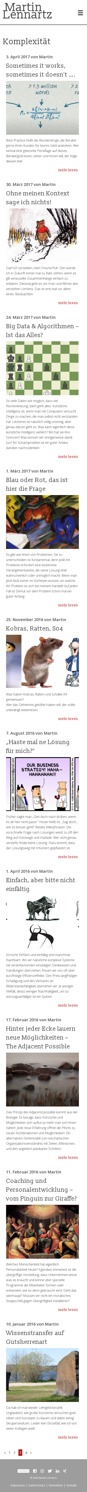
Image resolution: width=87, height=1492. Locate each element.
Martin (46, 56)
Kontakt (71, 1485)
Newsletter (56, 1485)
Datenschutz (37, 1485)
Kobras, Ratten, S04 (34, 628)
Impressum (17, 1485)
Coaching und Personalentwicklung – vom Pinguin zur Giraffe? (41, 1189)
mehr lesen (68, 170)
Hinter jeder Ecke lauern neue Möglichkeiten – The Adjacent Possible (41, 1037)
